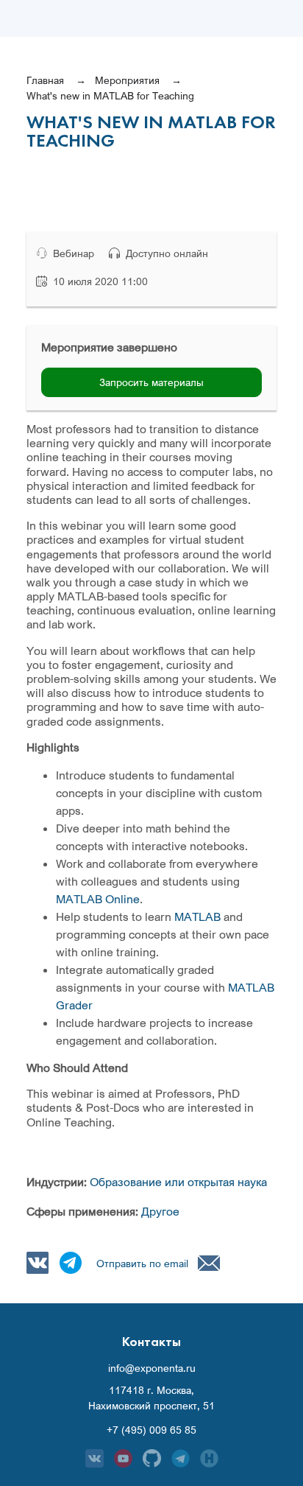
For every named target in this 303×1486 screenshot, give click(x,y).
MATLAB (197, 916)
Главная (45, 80)
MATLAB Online (98, 898)
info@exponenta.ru (152, 1368)
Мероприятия (127, 80)
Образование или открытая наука (178, 1181)
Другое (160, 1211)
